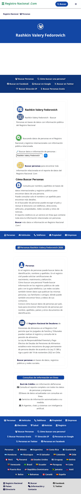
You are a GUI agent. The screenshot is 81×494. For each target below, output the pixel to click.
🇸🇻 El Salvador (43, 454)
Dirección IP (43, 436)
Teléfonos (40, 235)
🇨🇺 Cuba (69, 464)
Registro (62, 425)
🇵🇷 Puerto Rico (14, 469)
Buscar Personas (26, 79)
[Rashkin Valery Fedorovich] (40, 26)
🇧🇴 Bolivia (70, 459)
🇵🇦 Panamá (21, 459)
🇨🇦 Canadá (47, 474)
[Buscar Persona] (45, 155)
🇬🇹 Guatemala (69, 449)
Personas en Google (64, 436)
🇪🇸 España (61, 474)
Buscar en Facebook (18, 84)
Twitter (59, 486)
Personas (10, 235)
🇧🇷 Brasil (28, 464)
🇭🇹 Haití (70, 469)
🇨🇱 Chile (72, 454)
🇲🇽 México (22, 449)
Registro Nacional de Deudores (43, 323)
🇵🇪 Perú (9, 459)
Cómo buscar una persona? (52, 79)
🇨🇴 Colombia (59, 454)
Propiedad (56, 235)
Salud (35, 425)
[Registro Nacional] (76, 4)
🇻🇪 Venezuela (14, 464)
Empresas (72, 235)
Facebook (60, 483)
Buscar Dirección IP (27, 89)
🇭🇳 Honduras (11, 454)
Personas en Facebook (54, 441)
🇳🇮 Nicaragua (26, 454)
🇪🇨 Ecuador (41, 464)
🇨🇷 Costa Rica (52, 449)
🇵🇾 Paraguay (56, 464)
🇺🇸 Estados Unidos (39, 459)
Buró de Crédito (27, 384)
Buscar (62, 4)
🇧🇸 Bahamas (33, 474)
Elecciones (22, 425)
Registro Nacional (13, 483)
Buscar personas (33, 166)
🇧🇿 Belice (19, 474)
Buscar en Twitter (65, 84)
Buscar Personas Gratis (53, 89)
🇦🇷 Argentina (36, 449)
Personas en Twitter (27, 441)
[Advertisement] (40, 59)
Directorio (10, 489)
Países (8, 486)
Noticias (48, 425)
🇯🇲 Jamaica (57, 469)
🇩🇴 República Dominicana (36, 469)
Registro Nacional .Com (20, 3)
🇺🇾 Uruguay (57, 459)
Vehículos (25, 235)
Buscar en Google (42, 84)
